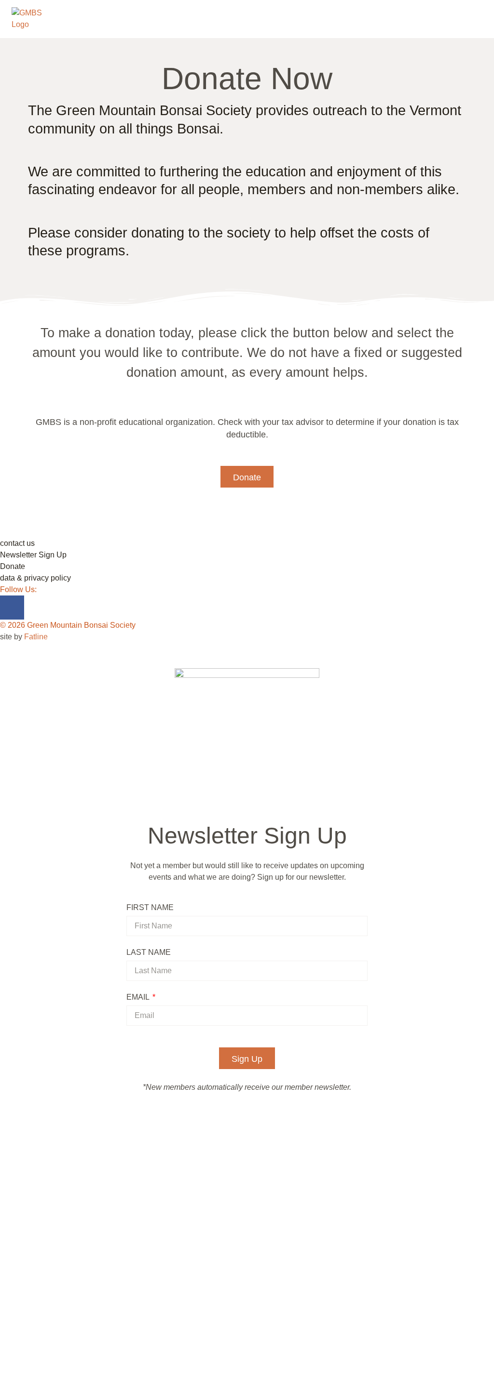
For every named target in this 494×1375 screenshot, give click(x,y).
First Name (150, 907)
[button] (247, 477)
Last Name (148, 952)
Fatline (36, 637)
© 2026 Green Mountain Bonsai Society (68, 625)
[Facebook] (12, 607)
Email (138, 997)
